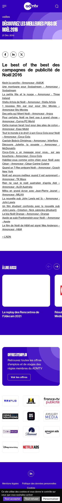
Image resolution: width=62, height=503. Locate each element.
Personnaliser (50, 498)
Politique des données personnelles (39, 483)
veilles (6, 17)
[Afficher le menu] (4, 6)
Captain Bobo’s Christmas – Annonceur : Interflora (30, 140)
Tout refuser (32, 498)
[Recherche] (57, 6)
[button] (57, 267)
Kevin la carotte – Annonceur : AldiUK (23, 82)
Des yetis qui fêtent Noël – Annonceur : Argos (27, 113)
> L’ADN (6, 236)
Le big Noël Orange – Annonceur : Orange (25, 213)
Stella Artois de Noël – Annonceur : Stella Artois (29, 102)
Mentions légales (10, 483)
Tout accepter (12, 498)
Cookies (31, 488)
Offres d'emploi (17, 355)
